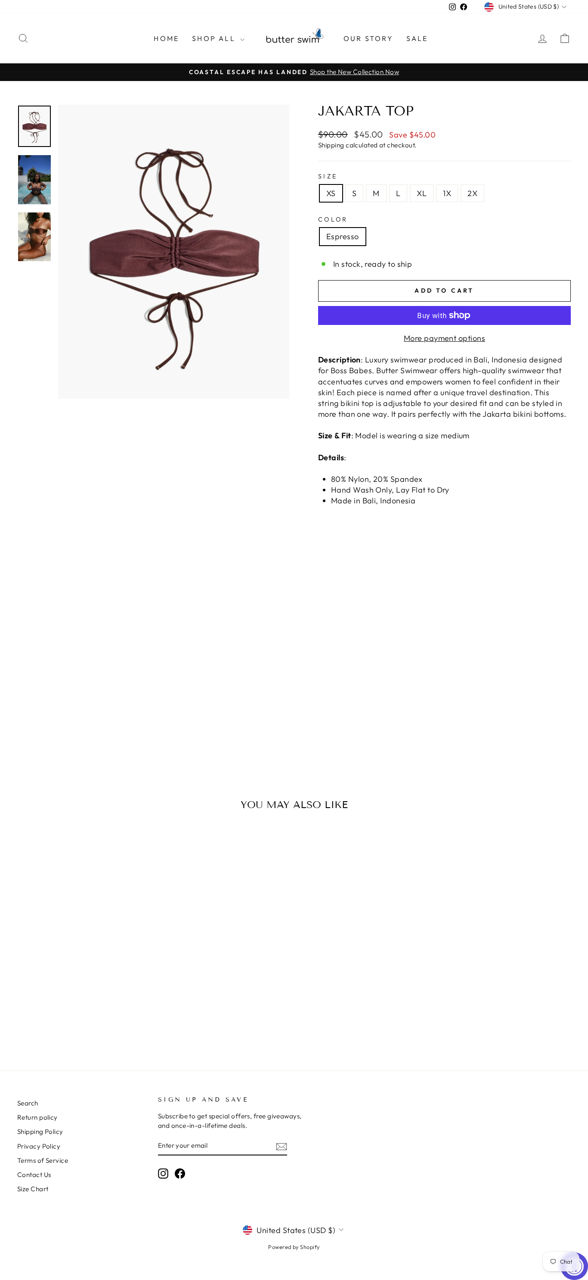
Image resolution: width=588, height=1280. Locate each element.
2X (472, 193)
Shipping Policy (40, 1131)
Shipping (331, 145)
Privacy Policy (38, 1146)
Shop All (215, 38)
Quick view (83, 988)
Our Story (368, 38)
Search (27, 1103)
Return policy (37, 1117)
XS (331, 193)
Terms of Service (42, 1160)
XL (422, 193)
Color (333, 219)
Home (166, 38)
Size (327, 176)
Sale (417, 38)
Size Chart (33, 1189)
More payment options (444, 338)
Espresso (342, 236)
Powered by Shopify (293, 1246)
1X (447, 193)
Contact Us (34, 1175)
